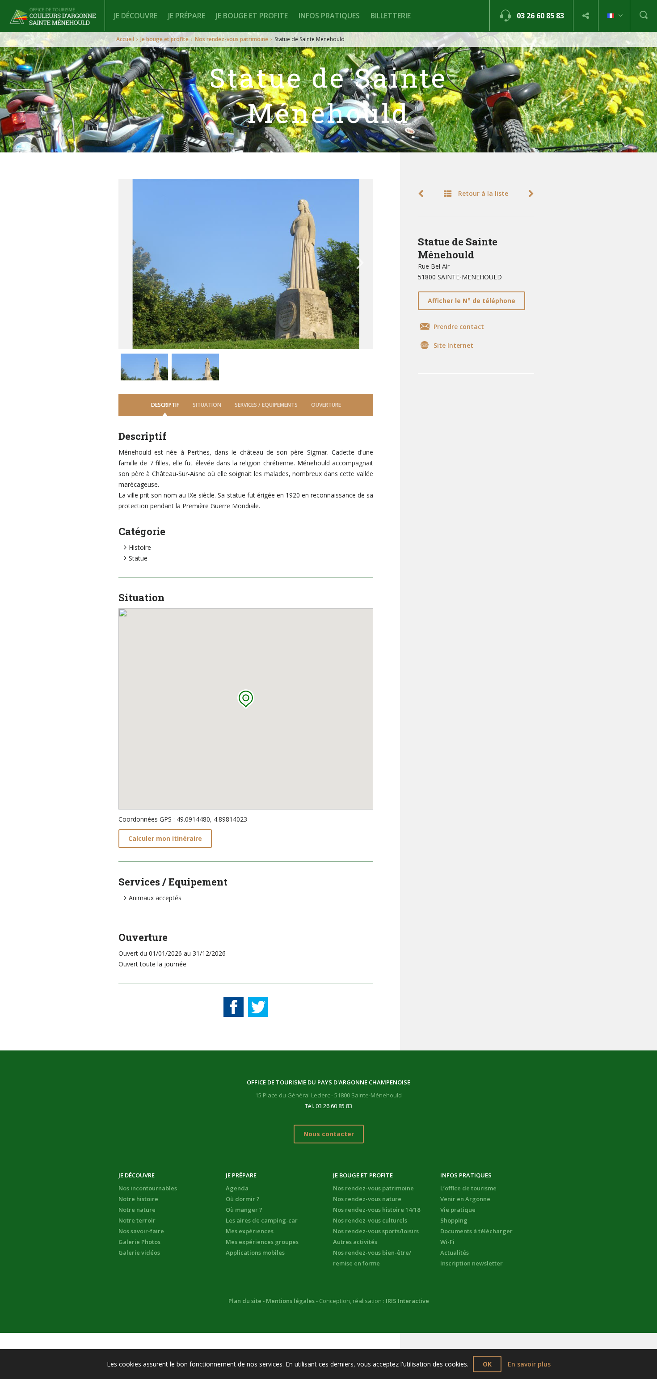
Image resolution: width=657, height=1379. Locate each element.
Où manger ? (244, 1210)
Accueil (125, 39)
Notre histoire (138, 1199)
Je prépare (186, 16)
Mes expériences (250, 1231)
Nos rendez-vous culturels (370, 1220)
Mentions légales (290, 1301)
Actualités (454, 1252)
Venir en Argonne (465, 1199)
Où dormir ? (243, 1199)
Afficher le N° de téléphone (471, 300)
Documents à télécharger (476, 1231)
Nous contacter (328, 1134)
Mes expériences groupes (262, 1242)
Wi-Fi (447, 1242)
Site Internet (453, 345)
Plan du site (244, 1301)
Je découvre (135, 16)
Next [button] (360, 258)
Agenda (237, 1188)
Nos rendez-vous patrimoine (231, 39)
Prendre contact (459, 326)
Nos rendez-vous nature (367, 1199)
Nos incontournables (147, 1188)
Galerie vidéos (139, 1252)
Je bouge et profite (252, 16)
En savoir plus (529, 1364)
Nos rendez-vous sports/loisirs (376, 1231)
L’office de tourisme (468, 1188)
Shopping (453, 1220)
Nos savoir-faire (141, 1231)
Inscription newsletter (471, 1263)
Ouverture (326, 405)
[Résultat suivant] (528, 193)
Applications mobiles (255, 1252)
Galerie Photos (139, 1242)
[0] (233, 1007)
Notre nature (137, 1210)
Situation (207, 405)
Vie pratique (458, 1210)
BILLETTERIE (391, 16)
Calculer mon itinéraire (165, 838)
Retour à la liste (482, 193)
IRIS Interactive (407, 1301)
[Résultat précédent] (424, 193)
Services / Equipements (266, 405)
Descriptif (165, 405)
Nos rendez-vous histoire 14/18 (376, 1210)
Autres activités (355, 1242)
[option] (245, 264)
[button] (245, 699)
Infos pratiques (329, 16)
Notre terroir (137, 1220)
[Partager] (585, 16)
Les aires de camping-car (262, 1220)
